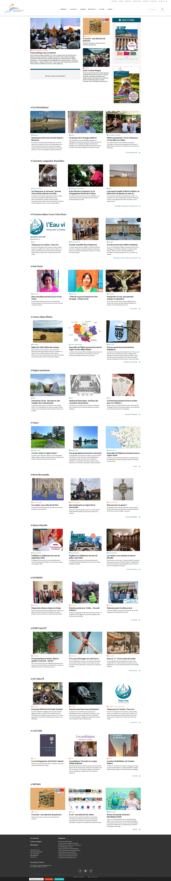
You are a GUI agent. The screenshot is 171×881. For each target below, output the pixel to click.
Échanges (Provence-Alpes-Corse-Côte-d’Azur (69, 845)
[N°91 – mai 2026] (126, 39)
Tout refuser (49, 879)
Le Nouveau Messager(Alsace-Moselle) (67, 855)
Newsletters (128, 1)
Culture (101, 9)
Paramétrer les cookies (36, 879)
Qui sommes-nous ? (35, 850)
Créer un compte (35, 841)
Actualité (73, 9)
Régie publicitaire (34, 855)
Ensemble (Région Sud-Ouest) (65, 846)
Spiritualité (91, 9)
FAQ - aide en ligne (34, 853)
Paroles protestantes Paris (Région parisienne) (69, 850)
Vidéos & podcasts (137, 1)
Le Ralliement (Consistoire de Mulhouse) (68, 854)
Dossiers (83, 9)
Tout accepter (59, 879)
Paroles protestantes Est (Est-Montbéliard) (68, 848)
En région (63, 9)
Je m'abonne (114, 1)
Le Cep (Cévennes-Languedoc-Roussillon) (68, 843)
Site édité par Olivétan (37, 862)
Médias (110, 9)
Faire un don (145, 1)
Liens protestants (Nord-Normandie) (67, 852)
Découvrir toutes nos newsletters (55, 76)
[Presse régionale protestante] (14, 9)
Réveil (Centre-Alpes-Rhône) (65, 841)
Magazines (121, 1)
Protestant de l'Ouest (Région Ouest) (67, 857)
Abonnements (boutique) (36, 851)
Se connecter (153, 1)
